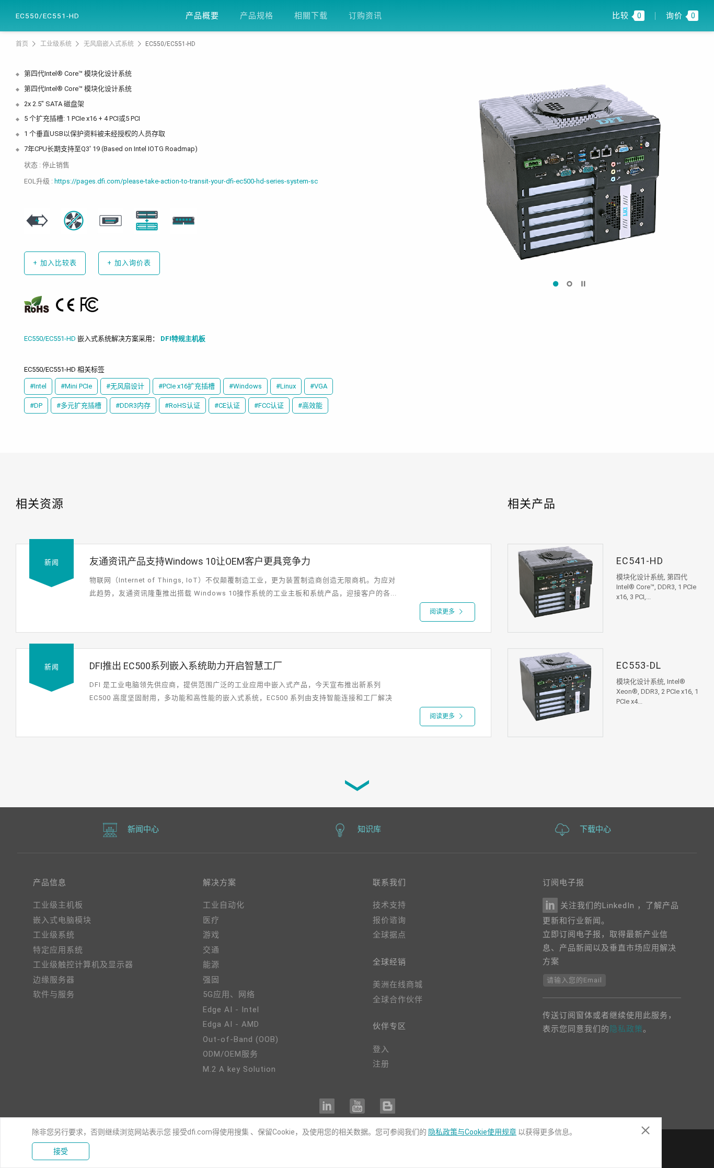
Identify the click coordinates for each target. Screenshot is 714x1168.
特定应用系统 (58, 950)
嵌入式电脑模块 (62, 920)
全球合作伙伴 (398, 999)
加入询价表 (129, 263)
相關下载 (311, 15)
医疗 (211, 920)
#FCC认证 (269, 405)
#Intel (38, 386)
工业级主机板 (58, 905)
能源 (211, 964)
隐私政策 (626, 1029)
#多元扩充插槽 (78, 405)
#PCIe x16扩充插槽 (186, 386)
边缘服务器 (54, 979)
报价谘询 (389, 920)
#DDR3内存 (133, 405)
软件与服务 (54, 994)
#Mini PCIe (76, 386)
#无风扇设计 (125, 386)
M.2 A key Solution (239, 1069)
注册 (381, 1064)
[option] (569, 172)
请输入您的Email (574, 980)
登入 (381, 1049)
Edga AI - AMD (231, 1024)
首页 (23, 44)
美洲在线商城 (398, 984)
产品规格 (256, 15)
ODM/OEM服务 (230, 1054)
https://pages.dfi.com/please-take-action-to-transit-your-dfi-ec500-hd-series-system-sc (186, 181)
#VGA (318, 386)
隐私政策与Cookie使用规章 (472, 1132)
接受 (60, 1151)
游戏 (211, 935)
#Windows (245, 386)
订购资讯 (365, 15)
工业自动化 (224, 905)
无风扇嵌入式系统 (109, 44)
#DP (36, 405)
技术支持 (389, 905)
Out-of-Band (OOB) (241, 1039)
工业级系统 (56, 44)
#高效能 (310, 405)
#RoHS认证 (182, 405)
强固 (211, 979)
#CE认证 (227, 405)
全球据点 (389, 935)
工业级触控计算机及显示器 (83, 964)
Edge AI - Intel (231, 1009)
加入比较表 (55, 263)
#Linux (286, 386)
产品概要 (202, 15)
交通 (211, 950)
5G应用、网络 (229, 994)
